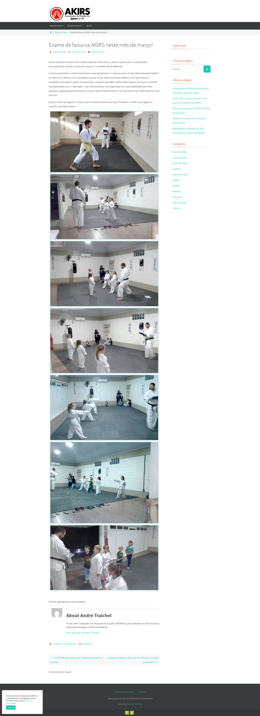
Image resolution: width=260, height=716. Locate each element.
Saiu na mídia (179, 202)
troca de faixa (70, 643)
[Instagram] (132, 712)
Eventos (177, 168)
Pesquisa (177, 196)
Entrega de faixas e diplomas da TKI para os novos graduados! (133, 660)
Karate (176, 185)
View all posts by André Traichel (84, 632)
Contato (142, 692)
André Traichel (59, 51)
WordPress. (138, 704)
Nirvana (129, 704)
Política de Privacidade (124, 692)
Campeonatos (180, 157)
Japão (176, 180)
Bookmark (87, 643)
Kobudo (177, 191)
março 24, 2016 (79, 51)
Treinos (176, 208)
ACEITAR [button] (11, 707)
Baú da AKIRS (179, 152)
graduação (58, 643)
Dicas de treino (180, 163)
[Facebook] (127, 712)
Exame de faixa (61, 32)
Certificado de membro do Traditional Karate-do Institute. (76, 660)
